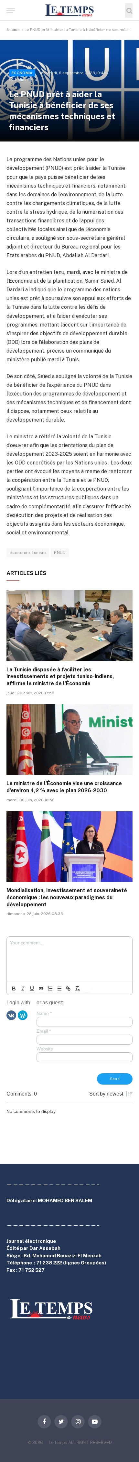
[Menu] (10, 10)
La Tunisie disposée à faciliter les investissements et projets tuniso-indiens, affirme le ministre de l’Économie (60, 677)
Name (44, 1013)
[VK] (11, 1014)
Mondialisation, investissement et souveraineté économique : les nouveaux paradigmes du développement (66, 897)
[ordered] (50, 988)
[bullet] (59, 988)
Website (45, 1048)
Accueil (13, 29)
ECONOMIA (22, 73)
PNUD (60, 552)
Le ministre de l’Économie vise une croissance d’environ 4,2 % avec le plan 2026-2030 (64, 787)
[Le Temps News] (69, 10)
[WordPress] (22, 1014)
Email (44, 1031)
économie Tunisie (28, 552)
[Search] (129, 10)
